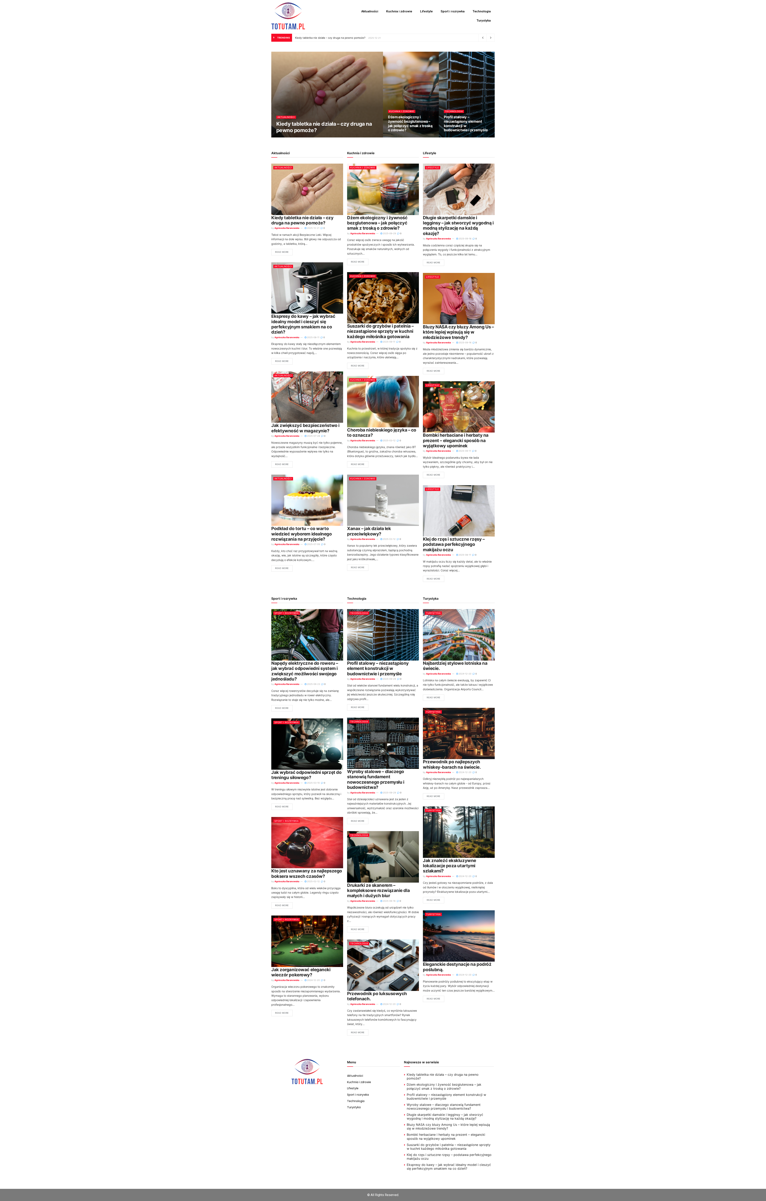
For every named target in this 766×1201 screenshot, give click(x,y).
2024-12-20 (313, 980)
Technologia (482, 11)
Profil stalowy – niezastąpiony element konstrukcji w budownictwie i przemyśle (466, 123)
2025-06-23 (313, 684)
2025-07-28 (313, 436)
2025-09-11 (388, 341)
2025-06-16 (389, 901)
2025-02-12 (313, 881)
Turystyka (484, 20)
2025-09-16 (464, 342)
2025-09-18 (464, 238)
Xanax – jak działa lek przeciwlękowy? (369, 531)
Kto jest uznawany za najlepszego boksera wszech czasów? (306, 873)
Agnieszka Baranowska (291, 136)
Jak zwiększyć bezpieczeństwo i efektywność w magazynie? (305, 428)
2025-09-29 (397, 136)
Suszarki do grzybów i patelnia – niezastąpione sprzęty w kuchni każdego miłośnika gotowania (380, 331)
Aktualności (369, 11)
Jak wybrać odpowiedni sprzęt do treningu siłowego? (306, 775)
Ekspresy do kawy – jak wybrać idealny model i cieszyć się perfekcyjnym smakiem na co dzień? (303, 324)
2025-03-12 (389, 440)
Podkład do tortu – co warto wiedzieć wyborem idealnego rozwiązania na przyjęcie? (301, 534)
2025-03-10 (313, 782)
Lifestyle (426, 11)
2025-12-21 (317, 136)
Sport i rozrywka (453, 11)
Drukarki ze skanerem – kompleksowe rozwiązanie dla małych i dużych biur (378, 890)
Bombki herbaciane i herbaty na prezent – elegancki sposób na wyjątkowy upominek (456, 440)
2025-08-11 (312, 337)
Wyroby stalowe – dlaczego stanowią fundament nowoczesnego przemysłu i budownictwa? (375, 779)
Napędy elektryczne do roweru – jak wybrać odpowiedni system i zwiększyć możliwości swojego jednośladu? (304, 671)
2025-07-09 (313, 544)
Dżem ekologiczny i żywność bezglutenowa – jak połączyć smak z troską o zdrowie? (410, 123)
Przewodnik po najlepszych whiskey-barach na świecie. (452, 764)
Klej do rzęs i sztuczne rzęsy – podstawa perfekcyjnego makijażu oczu (454, 544)
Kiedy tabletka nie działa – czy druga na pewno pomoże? (330, 37)
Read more (282, 252)
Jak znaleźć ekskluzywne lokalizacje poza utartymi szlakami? (449, 866)
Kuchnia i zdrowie (399, 11)
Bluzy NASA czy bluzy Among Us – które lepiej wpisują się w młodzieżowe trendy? (458, 332)
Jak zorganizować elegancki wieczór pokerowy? (301, 972)
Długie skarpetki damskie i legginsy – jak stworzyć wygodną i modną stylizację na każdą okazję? (458, 225)
